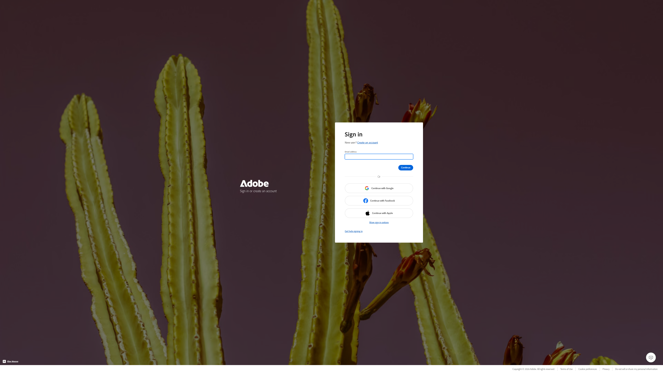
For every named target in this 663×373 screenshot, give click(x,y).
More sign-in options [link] (379, 222)
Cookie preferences (587, 369)
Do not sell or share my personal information (636, 369)
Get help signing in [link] (354, 231)
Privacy (606, 369)
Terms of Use (566, 369)
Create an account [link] (367, 142)
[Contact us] (651, 357)
